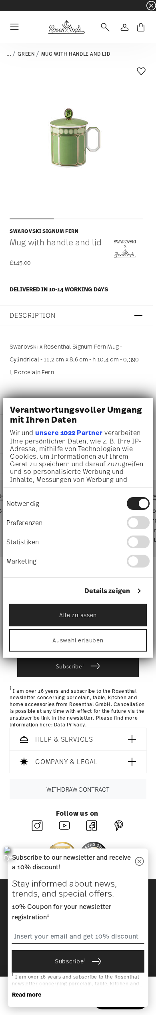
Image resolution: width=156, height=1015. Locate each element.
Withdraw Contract (78, 790)
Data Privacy (69, 725)
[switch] (138, 522)
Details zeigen (107, 591)
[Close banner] (151, 5)
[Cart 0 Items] (141, 27)
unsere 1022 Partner (69, 432)
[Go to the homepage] (66, 27)
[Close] (139, 862)
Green (26, 54)
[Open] (103, 27)
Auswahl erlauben (77, 640)
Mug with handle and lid (75, 54)
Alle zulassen (78, 615)
